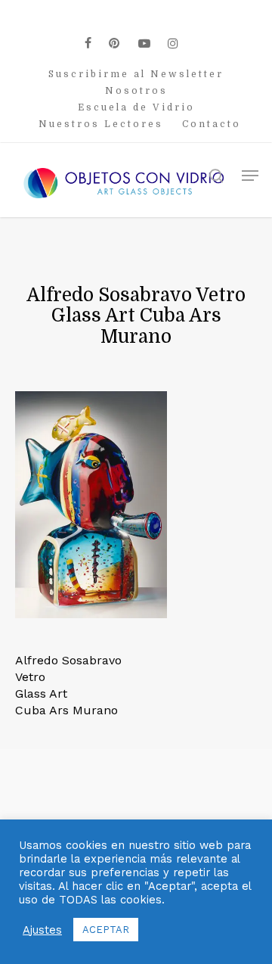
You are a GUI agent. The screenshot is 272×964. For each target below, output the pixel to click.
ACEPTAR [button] (105, 929)
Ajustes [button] (42, 930)
